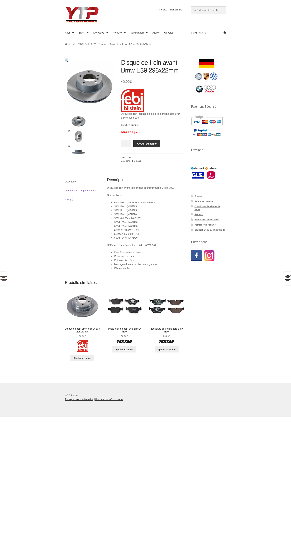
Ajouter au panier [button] (82, 357)
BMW (82, 32)
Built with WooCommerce (109, 399)
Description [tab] (71, 181)
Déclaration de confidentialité (209, 229)
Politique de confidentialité (79, 399)
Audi (67, 32)
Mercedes (98, 32)
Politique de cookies (205, 224)
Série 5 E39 (90, 44)
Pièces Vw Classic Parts (206, 219)
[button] (66, 60)
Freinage (103, 44)
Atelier (155, 32)
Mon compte (176, 9)
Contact (163, 9)
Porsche (117, 32)
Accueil (72, 44)
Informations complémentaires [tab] (81, 190)
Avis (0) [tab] (69, 199)
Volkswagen (137, 32)
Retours (198, 214)
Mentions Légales (203, 201)
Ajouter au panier (147, 143)
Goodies (168, 32)
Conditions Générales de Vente (207, 208)
